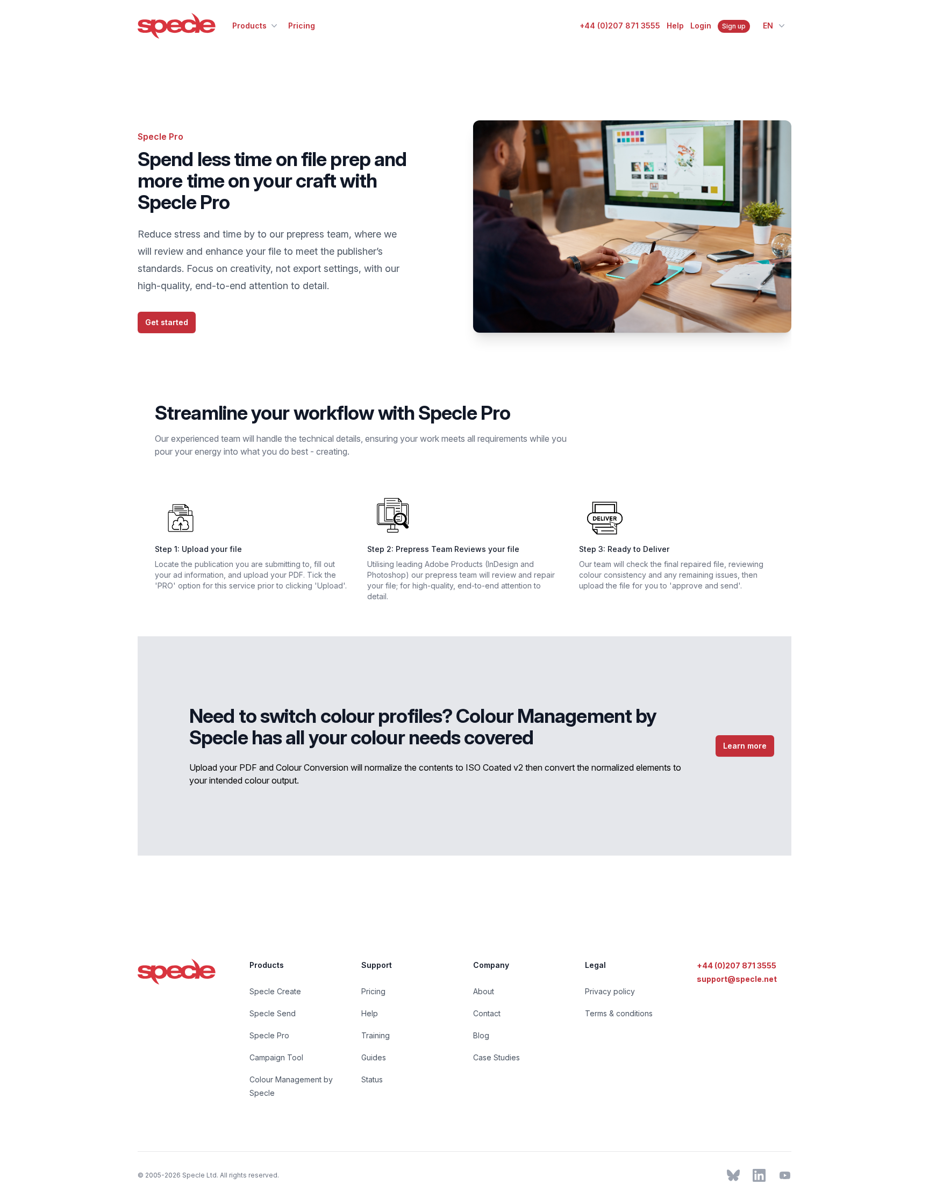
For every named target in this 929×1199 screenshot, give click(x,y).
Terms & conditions (619, 1013)
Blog (481, 1035)
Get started (166, 322)
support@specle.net (737, 978)
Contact (487, 1013)
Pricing (301, 25)
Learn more (745, 745)
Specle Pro (269, 1035)
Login (700, 25)
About (483, 991)
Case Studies (496, 1057)
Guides (373, 1057)
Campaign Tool (276, 1057)
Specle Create (275, 991)
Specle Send (272, 1013)
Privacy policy (610, 991)
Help (675, 25)
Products (249, 25)
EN (768, 25)
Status (372, 1079)
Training (375, 1035)
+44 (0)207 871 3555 (620, 25)
